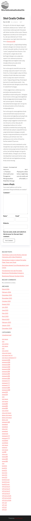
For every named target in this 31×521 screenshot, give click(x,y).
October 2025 (6, 301)
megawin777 (6, 381)
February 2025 (6, 322)
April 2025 (5, 316)
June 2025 (5, 310)
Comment (6, 193)
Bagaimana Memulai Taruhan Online (13, 276)
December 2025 (7, 295)
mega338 (5, 392)
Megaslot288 (11, 41)
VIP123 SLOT (6, 486)
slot (3, 341)
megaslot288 (6, 360)
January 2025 (6, 325)
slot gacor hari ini (7, 355)
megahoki (5, 424)
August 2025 (6, 304)
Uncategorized (13, 167)
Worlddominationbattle (12, 10)
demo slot (5, 420)
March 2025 (5, 319)
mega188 (5, 456)
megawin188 (6, 422)
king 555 (4, 473)
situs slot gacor (6, 353)
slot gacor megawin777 (9, 357)
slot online (5, 344)
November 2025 (7, 298)
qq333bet (5, 440)
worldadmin (15, 22)
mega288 (5, 404)
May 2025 (5, 313)
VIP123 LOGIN (6, 496)
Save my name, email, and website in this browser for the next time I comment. (14, 234)
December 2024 (7, 328)
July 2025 (5, 307)
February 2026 (6, 292)
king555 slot (6, 479)
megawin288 (6, 371)
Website (6, 223)
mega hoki (5, 433)
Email (17, 216)
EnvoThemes (19, 518)
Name (5, 216)
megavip (4, 447)
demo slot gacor (7, 415)
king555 (4, 466)
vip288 (4, 452)
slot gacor (5, 339)
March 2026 (5, 289)
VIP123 (4, 507)
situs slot (5, 429)
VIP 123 (4, 502)
